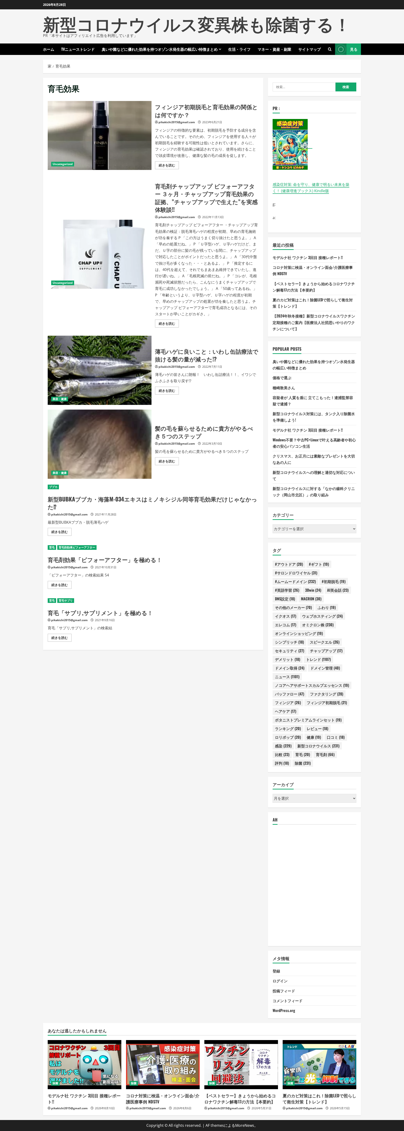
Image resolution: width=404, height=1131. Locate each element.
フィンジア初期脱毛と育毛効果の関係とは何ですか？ (100, 135)
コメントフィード (288, 1000)
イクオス (285, 616)
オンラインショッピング (299, 633)
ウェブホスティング (322, 616)
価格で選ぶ (282, 377)
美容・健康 (60, 399)
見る (353, 49)
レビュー (317, 728)
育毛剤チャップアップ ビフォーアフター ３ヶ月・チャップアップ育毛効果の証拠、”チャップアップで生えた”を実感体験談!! (100, 254)
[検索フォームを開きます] (330, 49)
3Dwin (313, 590)
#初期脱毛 (334, 581)
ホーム (48, 49)
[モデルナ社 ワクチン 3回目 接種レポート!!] (84, 1064)
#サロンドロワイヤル (296, 573)
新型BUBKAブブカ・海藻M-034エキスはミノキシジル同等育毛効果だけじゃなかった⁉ (152, 503)
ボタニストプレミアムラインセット (308, 720)
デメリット (287, 659)
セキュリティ (289, 650)
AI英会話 (338, 590)
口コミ (336, 737)
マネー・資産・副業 (274, 49)
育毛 (52, 547)
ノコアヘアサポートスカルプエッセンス (312, 685)
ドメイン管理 (325, 668)
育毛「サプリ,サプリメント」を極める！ (100, 612)
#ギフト (319, 564)
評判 (282, 763)
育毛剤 (325, 754)
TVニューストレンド (78, 49)
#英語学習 (287, 590)
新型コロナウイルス (318, 746)
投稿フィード (284, 991)
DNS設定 (285, 599)
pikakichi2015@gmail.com (177, 122)
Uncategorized (63, 164)
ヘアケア (285, 711)
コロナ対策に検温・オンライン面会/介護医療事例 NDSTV (162, 1098)
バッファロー (289, 694)
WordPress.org (284, 1010)
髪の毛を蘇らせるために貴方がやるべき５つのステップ (100, 444)
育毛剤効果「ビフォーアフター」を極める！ (105, 559)
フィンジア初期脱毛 (327, 702)
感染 (283, 746)
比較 (282, 754)
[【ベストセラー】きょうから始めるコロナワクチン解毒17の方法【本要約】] (241, 1064)
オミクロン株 (318, 624)
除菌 (303, 763)
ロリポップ (288, 737)
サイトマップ (309, 49)
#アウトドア (289, 564)
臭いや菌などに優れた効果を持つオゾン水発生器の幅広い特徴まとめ (160, 49)
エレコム (285, 624)
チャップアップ (326, 650)
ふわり (327, 607)
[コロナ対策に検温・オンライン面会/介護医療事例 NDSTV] (163, 1064)
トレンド (318, 659)
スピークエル (324, 642)
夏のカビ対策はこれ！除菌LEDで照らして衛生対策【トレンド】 (319, 1098)
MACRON (311, 599)
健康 (314, 737)
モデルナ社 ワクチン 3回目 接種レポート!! (308, 257)
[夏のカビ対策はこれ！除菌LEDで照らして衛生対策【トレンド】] (319, 1064)
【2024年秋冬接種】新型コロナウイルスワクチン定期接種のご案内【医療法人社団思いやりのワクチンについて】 (314, 322)
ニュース (287, 676)
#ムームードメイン (295, 581)
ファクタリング (326, 694)
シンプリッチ (289, 642)
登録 (276, 971)
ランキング (288, 728)
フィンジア (288, 702)
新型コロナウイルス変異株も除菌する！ (197, 23)
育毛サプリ (66, 600)
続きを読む (169, 166)
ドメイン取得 (289, 668)
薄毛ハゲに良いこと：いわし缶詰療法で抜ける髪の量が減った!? (100, 370)
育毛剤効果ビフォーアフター (77, 547)
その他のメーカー (293, 607)
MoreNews (244, 1125)
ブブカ (53, 487)
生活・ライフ (239, 49)
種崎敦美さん (284, 387)
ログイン (280, 980)
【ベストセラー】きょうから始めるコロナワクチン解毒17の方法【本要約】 (240, 1098)
